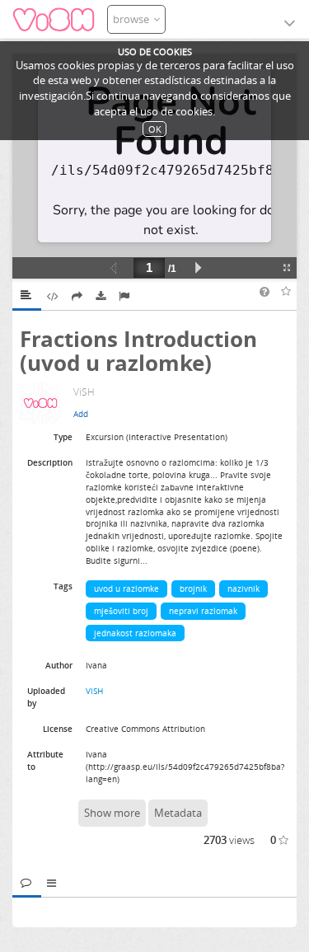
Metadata (178, 812)
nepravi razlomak (203, 611)
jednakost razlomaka (135, 633)
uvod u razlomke (126, 588)
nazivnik (243, 588)
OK (155, 129)
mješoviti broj (121, 611)
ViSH (94, 690)
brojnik (193, 588)
